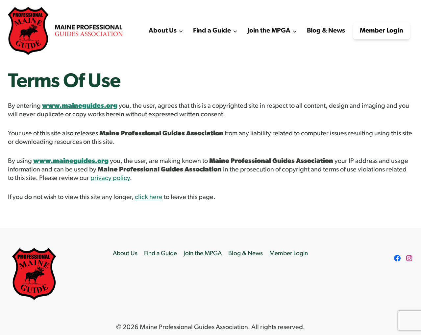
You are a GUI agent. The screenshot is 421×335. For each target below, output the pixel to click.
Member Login (381, 31)
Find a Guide (160, 254)
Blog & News (326, 31)
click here (148, 197)
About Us (125, 254)
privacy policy (110, 178)
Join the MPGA (203, 254)
